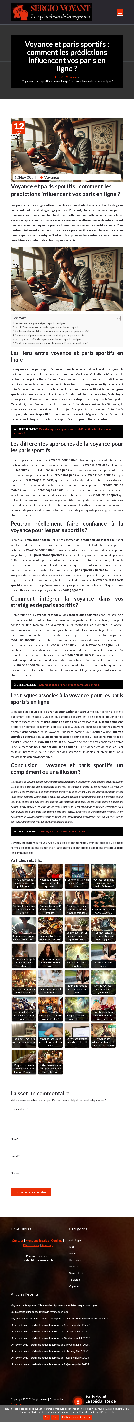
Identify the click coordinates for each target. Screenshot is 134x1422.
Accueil (59, 77)
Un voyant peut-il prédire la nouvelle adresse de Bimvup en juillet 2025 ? (50, 1344)
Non (55, 1417)
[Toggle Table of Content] (116, 318)
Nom (14, 1139)
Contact (17, 1240)
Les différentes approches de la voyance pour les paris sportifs (48, 327)
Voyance (71, 77)
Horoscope (75, 1259)
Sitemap (47, 1245)
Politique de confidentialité (76, 1417)
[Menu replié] (120, 12)
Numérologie (76, 1272)
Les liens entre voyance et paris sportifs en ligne (40, 323)
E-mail (15, 1156)
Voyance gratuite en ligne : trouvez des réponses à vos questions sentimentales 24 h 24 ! (59, 1318)
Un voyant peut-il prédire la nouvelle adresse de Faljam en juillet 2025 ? (50, 1364)
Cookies (56, 1240)
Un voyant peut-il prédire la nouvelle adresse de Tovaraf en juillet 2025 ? (51, 1357)
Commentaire (19, 1108)
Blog (71, 1246)
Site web (15, 1173)
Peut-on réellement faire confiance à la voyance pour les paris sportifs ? (52, 331)
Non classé (75, 1266)
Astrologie (75, 1240)
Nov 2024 (19, 127)
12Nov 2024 (25, 177)
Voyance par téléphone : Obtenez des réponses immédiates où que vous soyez (54, 1305)
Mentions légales (37, 1240)
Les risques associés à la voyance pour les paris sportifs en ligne (48, 339)
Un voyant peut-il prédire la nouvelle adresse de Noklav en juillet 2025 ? (50, 1337)
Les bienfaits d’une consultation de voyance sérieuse (39, 1311)
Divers (72, 1253)
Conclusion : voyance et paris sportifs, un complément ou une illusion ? (51, 343)
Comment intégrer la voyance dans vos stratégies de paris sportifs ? (50, 335)
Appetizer (16, 1404)
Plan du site (31, 1245)
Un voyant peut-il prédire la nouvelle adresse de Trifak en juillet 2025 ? (50, 1331)
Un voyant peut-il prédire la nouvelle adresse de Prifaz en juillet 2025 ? (50, 1351)
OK (46, 1417)
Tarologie (74, 1279)
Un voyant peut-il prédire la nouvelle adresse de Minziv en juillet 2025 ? (50, 1324)
